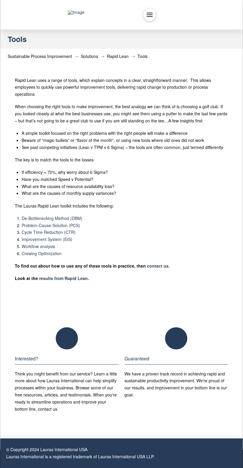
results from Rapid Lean (63, 278)
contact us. (158, 266)
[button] (149, 15)
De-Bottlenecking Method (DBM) (52, 218)
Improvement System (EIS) (47, 239)
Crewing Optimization (42, 253)
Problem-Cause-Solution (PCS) (51, 225)
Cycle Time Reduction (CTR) (49, 232)
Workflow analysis (38, 246)
